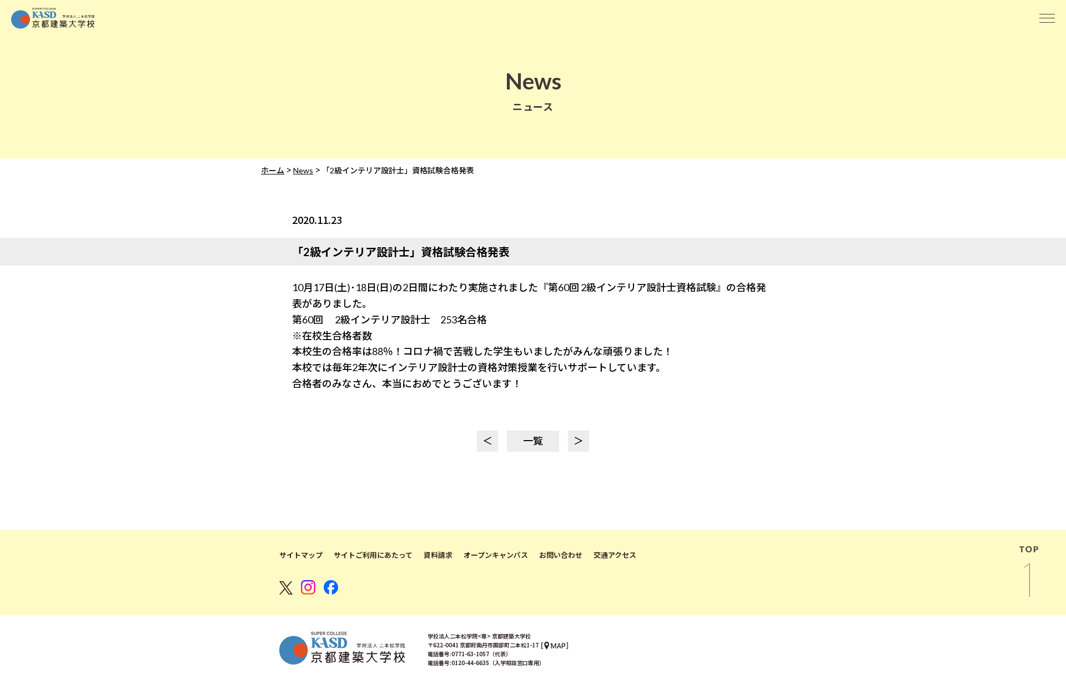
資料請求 (438, 555)
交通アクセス (615, 555)
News (303, 170)
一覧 (533, 441)
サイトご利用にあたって (373, 555)
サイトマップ (301, 555)
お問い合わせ (560, 555)
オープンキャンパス (496, 555)
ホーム (272, 170)
